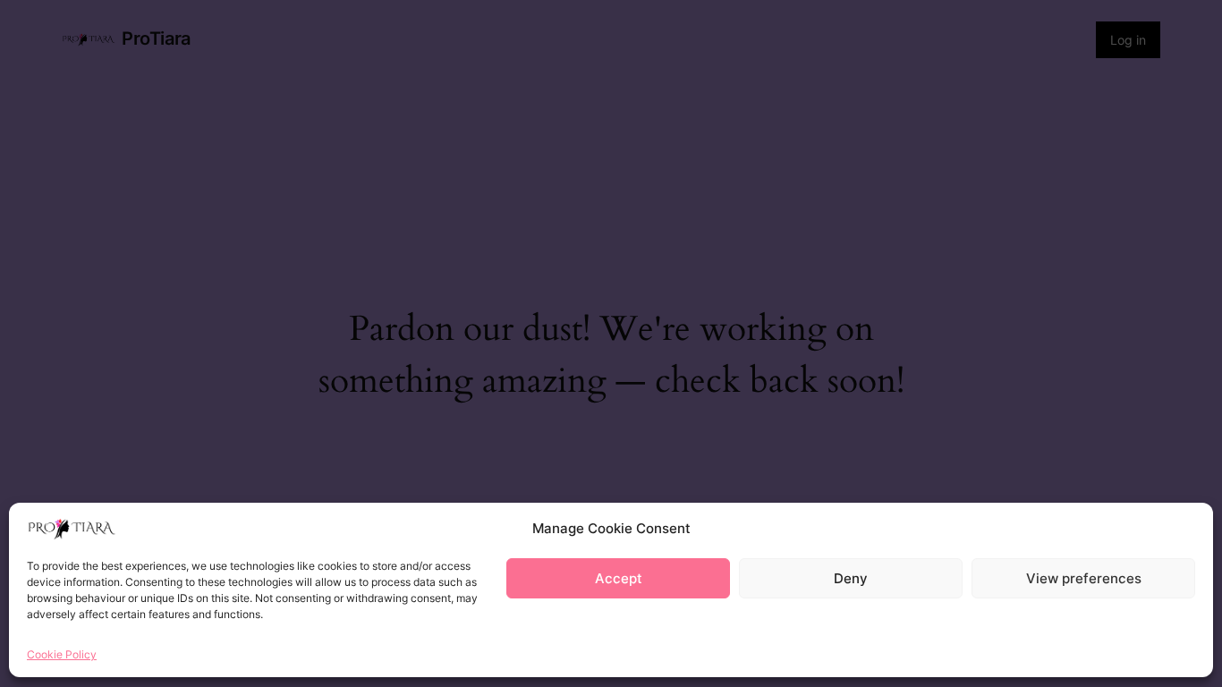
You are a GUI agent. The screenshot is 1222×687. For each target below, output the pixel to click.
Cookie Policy (62, 654)
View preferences (1083, 578)
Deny (851, 578)
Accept (618, 578)
